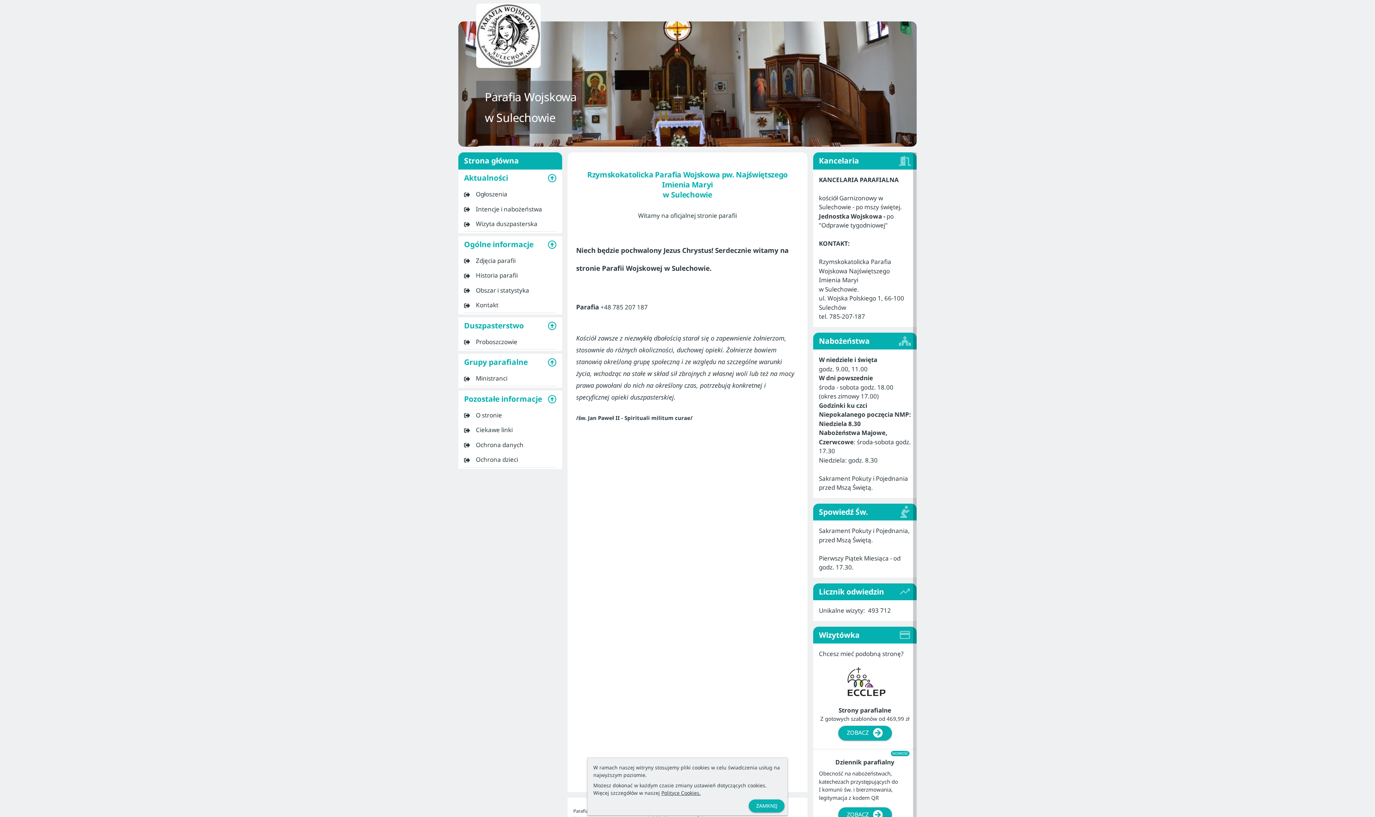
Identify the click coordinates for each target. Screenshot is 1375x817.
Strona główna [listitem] (491, 161)
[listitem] (510, 194)
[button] (510, 178)
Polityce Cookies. (681, 792)
